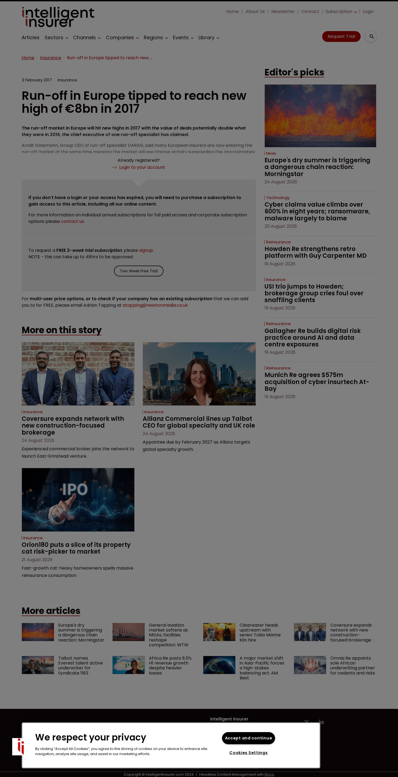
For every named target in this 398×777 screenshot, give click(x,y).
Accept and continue (248, 738)
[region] (171, 745)
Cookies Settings (248, 752)
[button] (21, 746)
